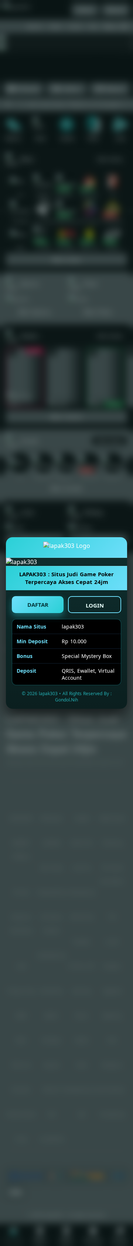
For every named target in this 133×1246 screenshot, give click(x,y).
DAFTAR (37, 604)
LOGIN (95, 605)
